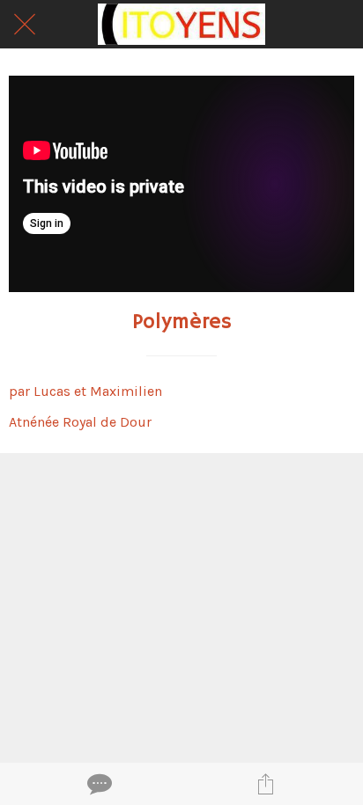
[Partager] (265, 784)
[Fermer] (24, 24)
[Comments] (98, 784)
